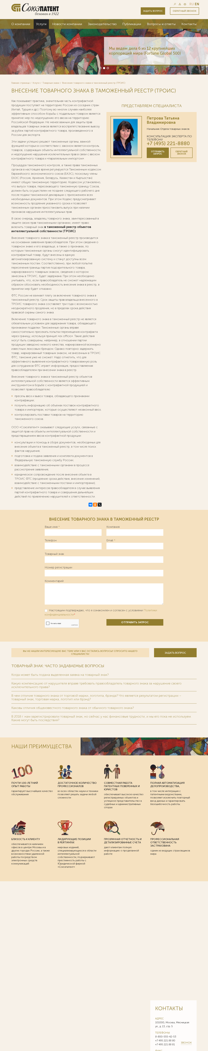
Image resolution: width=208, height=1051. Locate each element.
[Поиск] (175, 4)
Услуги (41, 24)
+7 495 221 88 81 (165, 1044)
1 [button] (100, 68)
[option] (104, 47)
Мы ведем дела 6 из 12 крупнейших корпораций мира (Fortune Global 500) (145, 51)
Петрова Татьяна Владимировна (163, 120)
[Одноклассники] (95, 505)
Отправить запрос (157, 152)
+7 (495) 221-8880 (168, 143)
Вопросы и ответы (161, 24)
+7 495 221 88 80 (165, 1040)
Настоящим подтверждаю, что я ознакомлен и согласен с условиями (101, 612)
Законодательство (102, 24)
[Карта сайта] (180, 4)
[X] (100, 505)
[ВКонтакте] (90, 505)
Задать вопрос (153, 11)
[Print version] (185, 4)
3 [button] (107, 68)
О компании (20, 24)
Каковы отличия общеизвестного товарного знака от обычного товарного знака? (72, 708)
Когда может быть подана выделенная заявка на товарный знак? (60, 675)
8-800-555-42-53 (165, 1036)
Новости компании (67, 24)
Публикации (131, 24)
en (197, 4)
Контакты (189, 24)
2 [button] (104, 68)
